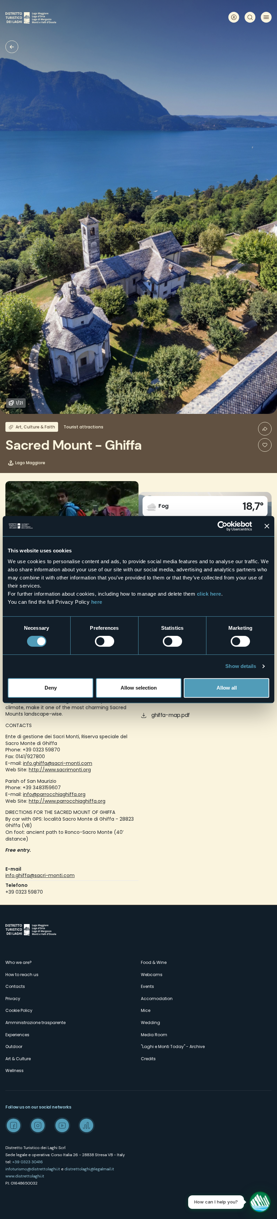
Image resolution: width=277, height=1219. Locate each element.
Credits (148, 1059)
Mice (145, 1010)
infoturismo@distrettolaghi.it (32, 1169)
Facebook (13, 1125)
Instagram (38, 1125)
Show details (240, 666)
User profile (233, 17)
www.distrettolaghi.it (24, 1176)
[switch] (104, 641)
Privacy (12, 998)
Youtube (62, 1125)
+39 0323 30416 (27, 1162)
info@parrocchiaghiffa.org (54, 794)
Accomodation (157, 998)
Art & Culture (18, 1059)
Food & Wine (154, 962)
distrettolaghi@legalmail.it (89, 1169)
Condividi (265, 429)
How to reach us (22, 974)
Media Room (154, 1035)
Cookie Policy (18, 1010)
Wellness (14, 1070)
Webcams (151, 974)
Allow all (227, 688)
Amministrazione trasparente (35, 1022)
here (96, 602)
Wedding (150, 1022)
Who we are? (18, 962)
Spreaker (86, 1125)
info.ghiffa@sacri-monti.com (57, 763)
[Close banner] (267, 526)
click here (209, 594)
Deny (51, 688)
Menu (266, 17)
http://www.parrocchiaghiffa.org (67, 801)
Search (250, 17)
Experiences (17, 1035)
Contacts (15, 986)
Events (147, 986)
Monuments (11, 47)
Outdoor (13, 1046)
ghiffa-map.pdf (170, 715)
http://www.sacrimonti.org (60, 769)
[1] (265, 445)
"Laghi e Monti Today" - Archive (173, 1046)
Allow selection (139, 688)
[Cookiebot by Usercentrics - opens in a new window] (222, 526)
